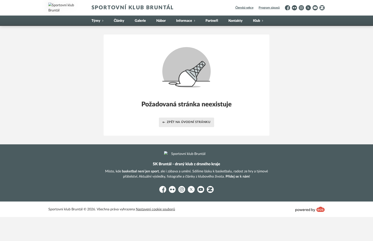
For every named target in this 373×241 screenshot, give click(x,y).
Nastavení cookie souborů (155, 209)
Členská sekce (244, 7)
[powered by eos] (310, 209)
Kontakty (235, 20)
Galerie (140, 20)
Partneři (211, 20)
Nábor (161, 20)
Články (119, 20)
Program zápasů (269, 7)
